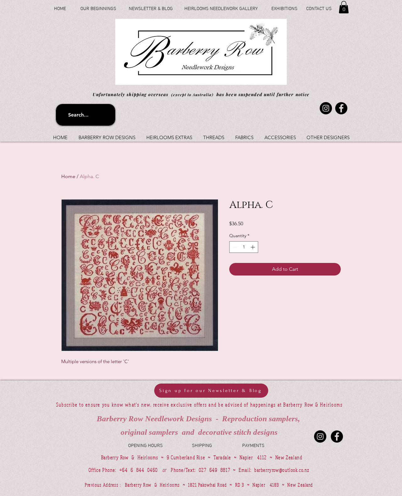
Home (68, 176)
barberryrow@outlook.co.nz (281, 470)
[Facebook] (341, 108)
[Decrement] (234, 247)
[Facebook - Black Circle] (337, 436)
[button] (344, 7)
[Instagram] (326, 108)
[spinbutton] (243, 247)
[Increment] (253, 247)
